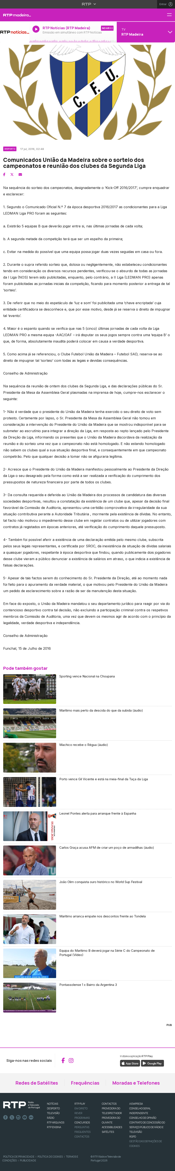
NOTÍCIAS (52, 1104)
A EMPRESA (136, 1104)
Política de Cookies (50, 1156)
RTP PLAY (79, 1104)
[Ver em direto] (14, 32)
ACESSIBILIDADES (112, 1127)
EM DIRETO (81, 1108)
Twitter (12, 1117)
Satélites (108, 1132)
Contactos (81, 1136)
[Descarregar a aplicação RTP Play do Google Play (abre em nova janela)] (152, 1063)
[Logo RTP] (21, 1105)
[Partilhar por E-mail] (20, 174)
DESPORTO (53, 1108)
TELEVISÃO (53, 1113)
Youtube (24, 1117)
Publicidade (28, 1160)
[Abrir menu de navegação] (171, 15)
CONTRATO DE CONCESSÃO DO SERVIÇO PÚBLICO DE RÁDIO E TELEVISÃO (147, 1127)
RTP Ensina (54, 1127)
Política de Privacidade (18, 1156)
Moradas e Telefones (136, 1083)
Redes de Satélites (36, 1083)
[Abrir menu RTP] (87, 4)
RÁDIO (50, 1118)
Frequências (85, 1083)
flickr (31, 1117)
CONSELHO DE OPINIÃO (142, 1118)
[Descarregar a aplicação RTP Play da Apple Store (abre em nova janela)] (130, 1063)
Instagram (18, 1117)
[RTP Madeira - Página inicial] (14, 15)
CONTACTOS (109, 1104)
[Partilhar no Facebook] (4, 174)
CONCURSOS (82, 1122)
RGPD (132, 1136)
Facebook (5, 1117)
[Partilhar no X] (12, 174)
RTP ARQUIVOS (55, 1122)
